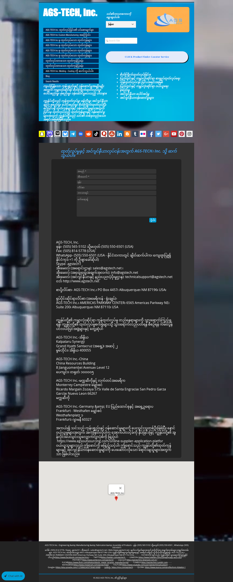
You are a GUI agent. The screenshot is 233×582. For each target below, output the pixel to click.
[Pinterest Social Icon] (182, 134)
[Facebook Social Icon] (151, 134)
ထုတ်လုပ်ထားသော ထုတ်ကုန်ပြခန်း (65, 60)
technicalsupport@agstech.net (148, 277)
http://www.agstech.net (81, 281)
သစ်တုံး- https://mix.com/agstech (118, 567)
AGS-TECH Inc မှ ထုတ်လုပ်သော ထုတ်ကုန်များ (69, 40)
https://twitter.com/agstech (113, 557)
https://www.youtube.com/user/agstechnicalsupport (145, 564)
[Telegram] (73, 134)
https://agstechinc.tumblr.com (154, 562)
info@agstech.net (124, 272)
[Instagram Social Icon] (189, 134)
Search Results (52, 81)
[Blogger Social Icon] (127, 134)
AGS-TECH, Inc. (70, 12)
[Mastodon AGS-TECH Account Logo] (50, 134)
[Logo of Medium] (57, 134)
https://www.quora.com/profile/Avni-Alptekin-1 (165, 567)
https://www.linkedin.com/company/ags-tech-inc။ (160, 557)
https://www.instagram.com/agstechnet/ (91, 564)
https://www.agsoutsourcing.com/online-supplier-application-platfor (110, 441)
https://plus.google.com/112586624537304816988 (78, 567)
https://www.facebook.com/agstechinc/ (72, 557)
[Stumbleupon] (112, 134)
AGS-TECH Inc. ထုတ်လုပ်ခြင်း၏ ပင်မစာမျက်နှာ (70, 29)
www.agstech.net (121, 550)
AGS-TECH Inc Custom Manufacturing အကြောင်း (68, 35)
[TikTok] (96, 134)
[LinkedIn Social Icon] (119, 134)
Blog (48, 76)
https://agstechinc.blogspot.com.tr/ (141, 560)
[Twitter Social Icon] (158, 134)
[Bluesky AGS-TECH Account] (65, 134)
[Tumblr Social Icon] (135, 134)
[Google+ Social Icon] (166, 134)
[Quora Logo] (104, 134)
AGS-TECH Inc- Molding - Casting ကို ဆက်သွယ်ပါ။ (70, 71)
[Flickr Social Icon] (143, 134)
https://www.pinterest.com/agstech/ (97, 560)
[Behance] (81, 134)
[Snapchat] (42, 134)
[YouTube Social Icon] (174, 134)
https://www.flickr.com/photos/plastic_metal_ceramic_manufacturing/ (98, 562)
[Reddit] (88, 134)
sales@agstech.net (107, 268)
